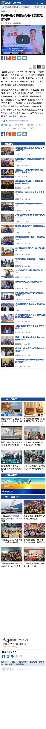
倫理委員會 (20, 664)
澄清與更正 (9, 664)
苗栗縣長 (31, 125)
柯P (14, 128)
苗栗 (32, 128)
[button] (23, 39)
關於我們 (33, 662)
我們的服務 (23, 662)
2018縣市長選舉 (16, 125)
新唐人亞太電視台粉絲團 (18, 121)
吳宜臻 (23, 128)
